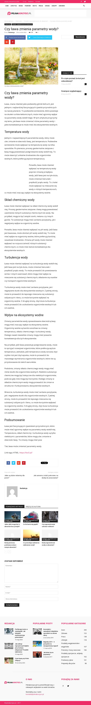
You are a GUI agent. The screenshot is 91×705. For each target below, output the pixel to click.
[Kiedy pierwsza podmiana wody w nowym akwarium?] (12, 535)
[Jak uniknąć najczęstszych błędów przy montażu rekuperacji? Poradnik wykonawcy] (8, 646)
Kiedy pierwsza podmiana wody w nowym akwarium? (10, 545)
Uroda (47, 6)
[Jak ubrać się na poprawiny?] (37, 654)
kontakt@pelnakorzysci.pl (35, 694)
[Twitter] (85, 1)
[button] (84, 5)
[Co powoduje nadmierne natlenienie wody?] (31, 535)
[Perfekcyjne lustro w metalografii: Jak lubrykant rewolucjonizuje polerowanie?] (8, 631)
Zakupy (54, 6)
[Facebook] (81, 1)
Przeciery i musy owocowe (70, 650)
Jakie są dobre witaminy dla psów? (14, 476)
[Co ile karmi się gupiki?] (31, 516)
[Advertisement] (60, 13)
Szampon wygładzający (71, 91)
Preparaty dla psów (68, 663)
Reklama (30, 1)
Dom (7, 6)
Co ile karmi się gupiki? (30, 524)
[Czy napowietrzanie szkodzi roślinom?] (50, 516)
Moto (35, 6)
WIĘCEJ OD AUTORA (33, 506)
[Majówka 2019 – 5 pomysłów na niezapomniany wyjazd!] (37, 644)
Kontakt (38, 1)
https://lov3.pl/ (25, 452)
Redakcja (11, 32)
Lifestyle (14, 6)
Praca (41, 6)
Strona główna (8, 21)
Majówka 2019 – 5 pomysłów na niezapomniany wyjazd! (50, 644)
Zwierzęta (7, 24)
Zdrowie (62, 6)
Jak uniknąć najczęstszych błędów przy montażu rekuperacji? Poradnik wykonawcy (22, 648)
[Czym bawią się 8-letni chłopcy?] (8, 661)
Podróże (28, 6)
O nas (24, 1)
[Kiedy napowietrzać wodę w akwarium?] (50, 535)
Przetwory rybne (67, 660)
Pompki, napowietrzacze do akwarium (22, 24)
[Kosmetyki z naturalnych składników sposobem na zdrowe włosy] (37, 631)
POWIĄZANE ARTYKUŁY (14, 506)
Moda (21, 6)
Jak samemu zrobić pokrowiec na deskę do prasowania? (46, 476)
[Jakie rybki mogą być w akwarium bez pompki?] (12, 516)
